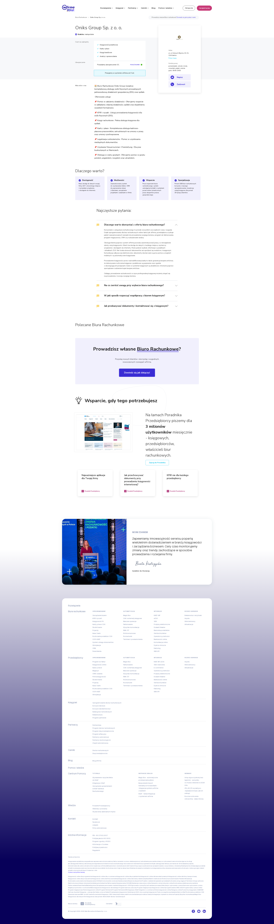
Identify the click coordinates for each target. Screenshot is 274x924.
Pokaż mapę (172, 58)
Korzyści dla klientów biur (101, 709)
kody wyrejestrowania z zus (158, 866)
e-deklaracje (132, 861)
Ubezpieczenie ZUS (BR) (124, 883)
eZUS (156, 618)
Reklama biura (97, 715)
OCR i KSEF (96, 639)
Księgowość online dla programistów (80, 876)
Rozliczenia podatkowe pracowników (185, 883)
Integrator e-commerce (146, 890)
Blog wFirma (96, 761)
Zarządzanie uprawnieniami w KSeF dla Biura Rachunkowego (102, 788)
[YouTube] (198, 911)
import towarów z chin (90, 870)
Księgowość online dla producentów (80, 879)
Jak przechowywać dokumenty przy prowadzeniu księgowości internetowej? (137, 480)
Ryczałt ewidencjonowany (152, 885)
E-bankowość (157, 879)
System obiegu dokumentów (102, 642)
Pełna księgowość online (91, 890)
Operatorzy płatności (162, 636)
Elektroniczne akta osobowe (108, 881)
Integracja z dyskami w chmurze (163, 894)
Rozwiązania (105, 8)
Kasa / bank (96, 633)
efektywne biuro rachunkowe (115, 866)
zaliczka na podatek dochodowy (103, 868)
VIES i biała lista (159, 665)
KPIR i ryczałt (97, 618)
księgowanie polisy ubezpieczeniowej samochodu (169, 868)
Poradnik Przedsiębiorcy (101, 806)
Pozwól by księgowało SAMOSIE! (192, 890)
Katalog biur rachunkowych (102, 712)
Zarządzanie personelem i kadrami (107, 885)
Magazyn (95, 671)
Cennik (144, 8)
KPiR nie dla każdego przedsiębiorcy (177, 477)
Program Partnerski (106, 890)
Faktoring (157, 648)
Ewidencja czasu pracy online (141, 883)
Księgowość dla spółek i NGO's (97, 897)
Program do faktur (98, 662)
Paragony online (176, 890)
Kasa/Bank (149, 879)
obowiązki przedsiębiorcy (143, 868)
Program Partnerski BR (119, 890)
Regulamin (96, 850)
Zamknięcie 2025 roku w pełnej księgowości (142, 892)
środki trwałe (129, 866)
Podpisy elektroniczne (162, 624)
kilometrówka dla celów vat (77, 866)
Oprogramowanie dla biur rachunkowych (106, 703)
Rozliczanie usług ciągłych (177, 881)
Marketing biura (91, 885)
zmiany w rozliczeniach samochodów (169, 861)
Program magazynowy (144, 888)
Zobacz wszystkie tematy (76, 872)
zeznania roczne (122, 861)
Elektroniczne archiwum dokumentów (80, 883)
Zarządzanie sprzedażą (160, 881)
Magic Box (127, 615)
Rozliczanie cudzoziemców (77, 881)
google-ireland (199, 868)
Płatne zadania (73, 885)
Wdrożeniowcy (190, 621)
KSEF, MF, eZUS (159, 662)
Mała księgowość (96, 888)
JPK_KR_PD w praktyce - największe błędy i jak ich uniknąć (194, 790)
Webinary (188, 773)
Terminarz (189, 881)
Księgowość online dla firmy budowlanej (105, 879)
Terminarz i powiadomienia (132, 639)
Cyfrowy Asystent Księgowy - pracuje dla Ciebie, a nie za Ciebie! (89, 892)
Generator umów (156, 883)
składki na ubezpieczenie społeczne (80, 868)
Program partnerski (99, 718)
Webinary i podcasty (99, 809)
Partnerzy (132, 8)
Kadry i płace (97, 668)
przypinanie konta (147, 864)
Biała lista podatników (161, 630)
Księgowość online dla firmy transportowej (183, 876)
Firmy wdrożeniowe (99, 828)
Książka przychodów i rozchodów (79, 888)
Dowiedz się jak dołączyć (137, 372)
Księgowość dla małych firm (77, 897)
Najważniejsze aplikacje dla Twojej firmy (93, 477)
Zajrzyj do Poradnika (157, 462)
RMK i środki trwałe (86, 894)
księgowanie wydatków (75, 861)
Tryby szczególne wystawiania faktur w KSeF (171, 892)
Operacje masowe (74, 894)
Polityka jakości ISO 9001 (101, 838)
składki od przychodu (75, 870)
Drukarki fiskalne (159, 627)
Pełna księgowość (99, 677)
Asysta (187, 618)
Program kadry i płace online (192, 888)
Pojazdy (95, 630)
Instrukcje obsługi (145, 773)
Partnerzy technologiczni (101, 740)
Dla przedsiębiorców (99, 753)
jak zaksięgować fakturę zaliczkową (79, 864)
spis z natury (190, 868)
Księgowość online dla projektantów (128, 876)
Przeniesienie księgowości (118, 892)
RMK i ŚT (126, 630)
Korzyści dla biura (98, 706)
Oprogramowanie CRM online (173, 888)
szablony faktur (112, 861)
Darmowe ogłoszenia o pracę (192, 885)
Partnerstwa (96, 725)
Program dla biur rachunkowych (103, 728)
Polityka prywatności (99, 847)
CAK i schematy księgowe (132, 618)
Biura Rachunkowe (81, 17)
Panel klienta (96, 651)
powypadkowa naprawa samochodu (95, 861)
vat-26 (178, 864)
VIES (155, 621)
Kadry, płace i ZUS (98, 624)
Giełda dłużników (160, 633)
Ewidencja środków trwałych (143, 894)
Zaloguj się (189, 8)
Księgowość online (99, 665)
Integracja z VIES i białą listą (110, 894)
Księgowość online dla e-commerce (104, 876)
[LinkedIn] (204, 911)
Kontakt (95, 819)
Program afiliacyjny (99, 734)
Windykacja (96, 645)
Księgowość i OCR (125, 885)
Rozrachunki (127, 636)
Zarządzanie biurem (99, 615)
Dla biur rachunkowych (100, 750)
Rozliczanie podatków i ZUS (102, 636)
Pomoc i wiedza (165, 8)
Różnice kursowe (129, 633)
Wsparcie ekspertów (135, 881)
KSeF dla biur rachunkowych (116, 897)
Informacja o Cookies (100, 844)
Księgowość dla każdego (110, 888)
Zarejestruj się (204, 8)
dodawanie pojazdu (187, 864)
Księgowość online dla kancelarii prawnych (154, 876)
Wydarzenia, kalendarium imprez (103, 812)
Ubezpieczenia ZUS (92, 881)
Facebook (96, 822)
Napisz (180, 77)
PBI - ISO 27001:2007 (100, 835)
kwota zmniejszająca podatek (195, 866)
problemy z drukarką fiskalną (176, 866)
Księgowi (119, 8)
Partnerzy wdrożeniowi (100, 737)
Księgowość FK (98, 621)
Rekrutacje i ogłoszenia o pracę (172, 885)
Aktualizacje (189, 624)
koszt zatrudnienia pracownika (147, 861)
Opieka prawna (123, 881)
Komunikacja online (161, 642)
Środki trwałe (97, 627)
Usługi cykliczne (198, 881)
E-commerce (158, 668)
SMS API (156, 651)
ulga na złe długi (186, 861)
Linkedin (95, 825)
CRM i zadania (97, 674)
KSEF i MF (157, 615)
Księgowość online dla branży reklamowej (132, 879)
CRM (94, 648)
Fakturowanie (128, 624)
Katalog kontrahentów (100, 883)
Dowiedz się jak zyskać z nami (186, 17)
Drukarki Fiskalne (178, 879)
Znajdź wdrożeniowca (100, 743)
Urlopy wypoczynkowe (141, 866)
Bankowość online (160, 639)
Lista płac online (168, 883)
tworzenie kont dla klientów (133, 864)
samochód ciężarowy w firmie (96, 866)
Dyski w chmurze (160, 645)
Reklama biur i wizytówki (193, 615)
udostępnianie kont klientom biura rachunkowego (108, 864)
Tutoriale (96, 773)
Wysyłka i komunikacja (131, 627)
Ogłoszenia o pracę (137, 885)
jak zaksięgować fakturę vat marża (165, 864)
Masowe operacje (129, 621)
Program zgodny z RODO (101, 841)
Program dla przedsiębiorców (103, 731)
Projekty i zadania (147, 881)
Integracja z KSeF (98, 783)
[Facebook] (193, 911)
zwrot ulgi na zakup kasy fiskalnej (124, 868)
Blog (153, 8)
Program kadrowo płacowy (128, 888)
